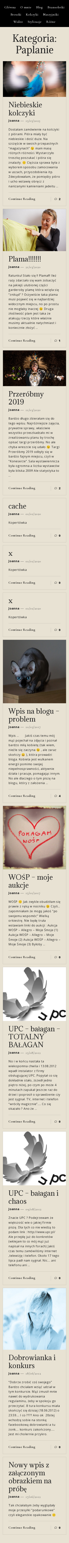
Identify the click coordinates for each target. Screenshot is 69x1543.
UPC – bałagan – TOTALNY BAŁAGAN (34, 1037)
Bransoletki (56, 7)
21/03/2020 (33, 267)
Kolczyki (32, 14)
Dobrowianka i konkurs (32, 1361)
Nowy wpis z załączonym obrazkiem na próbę (30, 1477)
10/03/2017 (33, 727)
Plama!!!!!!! (24, 259)
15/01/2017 (32, 893)
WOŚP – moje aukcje (30, 881)
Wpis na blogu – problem (33, 715)
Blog (39, 7)
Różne (51, 22)
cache (17, 506)
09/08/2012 (33, 1209)
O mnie (25, 7)
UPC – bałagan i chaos (33, 1197)
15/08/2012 (33, 1053)
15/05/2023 (32, 121)
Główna (10, 7)
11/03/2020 (33, 410)
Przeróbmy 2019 (26, 398)
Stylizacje (35, 22)
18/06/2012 (33, 1373)
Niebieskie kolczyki (25, 109)
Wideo (18, 22)
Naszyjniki (51, 14)
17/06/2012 (33, 1497)
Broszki (16, 14)
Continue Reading (21, 199)
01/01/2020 (33, 514)
